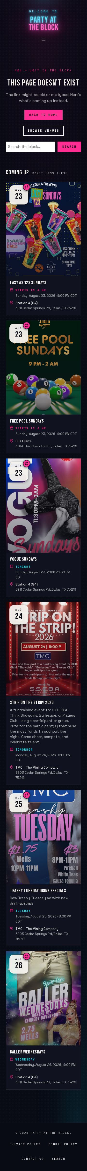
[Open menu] (43, 40)
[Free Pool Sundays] (43, 386)
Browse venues (43, 130)
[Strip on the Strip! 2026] (43, 693)
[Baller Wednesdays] (43, 1020)
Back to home (43, 115)
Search (69, 147)
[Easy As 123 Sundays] (43, 248)
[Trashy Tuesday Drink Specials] (43, 868)
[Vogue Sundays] (43, 528)
